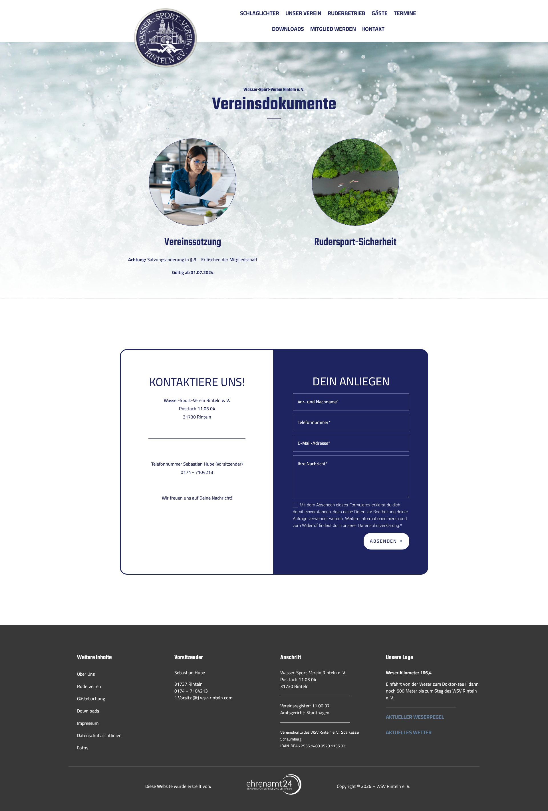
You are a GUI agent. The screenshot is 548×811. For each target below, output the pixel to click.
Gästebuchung (91, 698)
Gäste (380, 13)
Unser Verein (303, 13)
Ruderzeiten (89, 686)
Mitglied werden (333, 29)
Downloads (288, 29)
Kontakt (373, 29)
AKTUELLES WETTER (409, 732)
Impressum (87, 723)
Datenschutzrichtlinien (99, 735)
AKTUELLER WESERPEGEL (415, 717)
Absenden (383, 541)
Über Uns (86, 674)
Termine (405, 13)
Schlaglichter (259, 13)
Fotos (82, 747)
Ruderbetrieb (346, 13)
